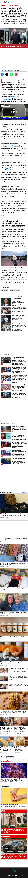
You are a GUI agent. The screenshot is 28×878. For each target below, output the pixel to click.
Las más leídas (6, 355)
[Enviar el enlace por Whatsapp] (11, 74)
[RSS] (19, 875)
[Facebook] (9, 876)
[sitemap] (22, 875)
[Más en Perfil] (9, 757)
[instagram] (5, 876)
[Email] (16, 74)
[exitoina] (14, 761)
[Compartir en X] (6, 74)
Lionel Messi (4, 290)
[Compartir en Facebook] (2, 74)
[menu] (2, 1)
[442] (14, 871)
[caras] (14, 811)
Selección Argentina (14, 290)
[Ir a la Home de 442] (6, 2)
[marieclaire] (14, 787)
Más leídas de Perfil (8, 424)
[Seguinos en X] (12, 876)
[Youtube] (16, 875)
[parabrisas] (14, 837)
